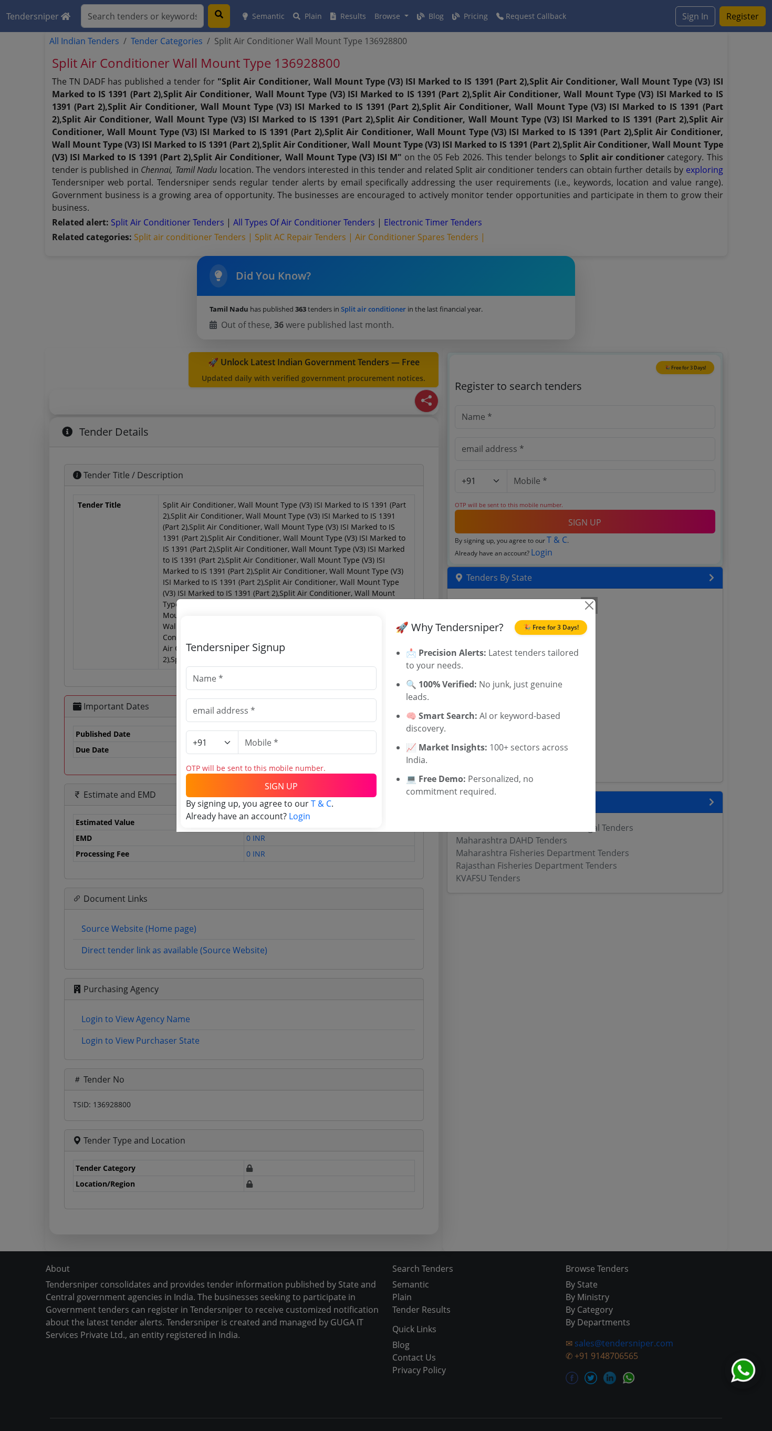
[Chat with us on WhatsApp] (743, 1370)
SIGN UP (281, 786)
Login (299, 816)
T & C (321, 803)
